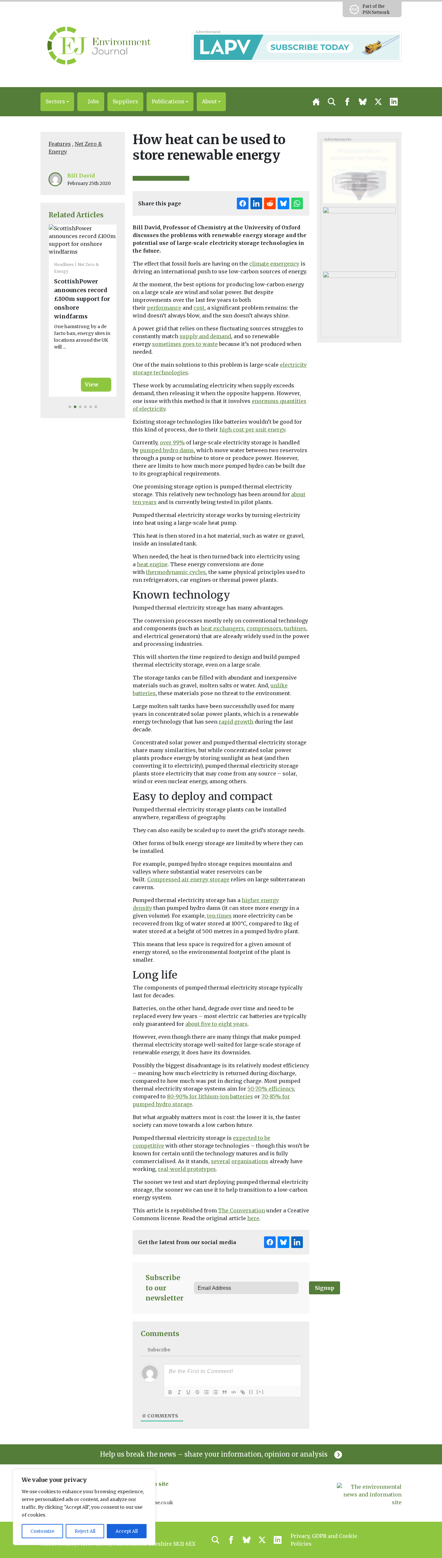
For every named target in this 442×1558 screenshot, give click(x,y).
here (253, 1218)
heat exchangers (222, 628)
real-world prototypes (187, 1169)
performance (164, 307)
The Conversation (241, 1210)
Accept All (127, 1531)
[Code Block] (233, 1392)
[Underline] (188, 1392)
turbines (295, 628)
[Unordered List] (215, 1392)
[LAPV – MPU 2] (359, 301)
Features (60, 144)
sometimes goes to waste (185, 344)
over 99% (172, 442)
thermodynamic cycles (176, 572)
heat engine (152, 564)
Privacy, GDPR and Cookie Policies (324, 1540)
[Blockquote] (224, 1392)
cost (198, 307)
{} (251, 1391)
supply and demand (205, 336)
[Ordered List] (206, 1392)
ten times (219, 915)
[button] (57, 101)
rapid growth (236, 721)
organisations (249, 1161)
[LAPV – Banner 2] (296, 46)
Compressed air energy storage (188, 879)
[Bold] (170, 1392)
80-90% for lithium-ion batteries (210, 1096)
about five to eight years (216, 1024)
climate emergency (274, 263)
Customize (42, 1531)
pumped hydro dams (167, 450)
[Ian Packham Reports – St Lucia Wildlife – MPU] (359, 237)
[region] (84, 1507)
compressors (264, 628)
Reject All (85, 1531)
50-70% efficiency (271, 1088)
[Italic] (179, 1392)
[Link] (242, 1392)
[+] (260, 1391)
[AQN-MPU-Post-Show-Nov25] (359, 172)
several (220, 1161)
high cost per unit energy (252, 429)
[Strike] (197, 1392)
